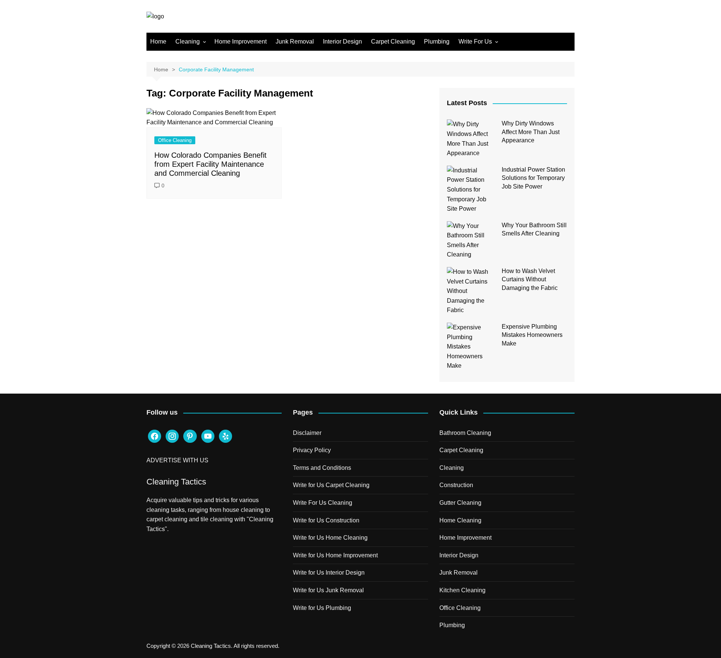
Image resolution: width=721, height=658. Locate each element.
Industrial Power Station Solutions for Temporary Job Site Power (533, 178)
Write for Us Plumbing (322, 608)
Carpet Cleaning (393, 41)
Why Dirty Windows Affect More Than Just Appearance (531, 131)
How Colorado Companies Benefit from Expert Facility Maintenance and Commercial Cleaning (210, 164)
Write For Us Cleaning (322, 503)
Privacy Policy (312, 450)
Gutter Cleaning (460, 503)
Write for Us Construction (326, 520)
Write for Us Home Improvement (335, 555)
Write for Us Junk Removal (328, 590)
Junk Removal (295, 41)
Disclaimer (307, 433)
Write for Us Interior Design (329, 572)
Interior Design (342, 41)
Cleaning (187, 41)
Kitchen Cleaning (462, 590)
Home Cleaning (460, 520)
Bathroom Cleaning (465, 433)
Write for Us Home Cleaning (330, 537)
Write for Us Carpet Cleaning (331, 485)
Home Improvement (240, 41)
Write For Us (475, 41)
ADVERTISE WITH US (177, 460)
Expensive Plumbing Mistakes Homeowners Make (532, 335)
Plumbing (436, 41)
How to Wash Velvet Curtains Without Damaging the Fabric (530, 279)
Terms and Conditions (322, 468)
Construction (456, 485)
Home (158, 41)
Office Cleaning (175, 140)
